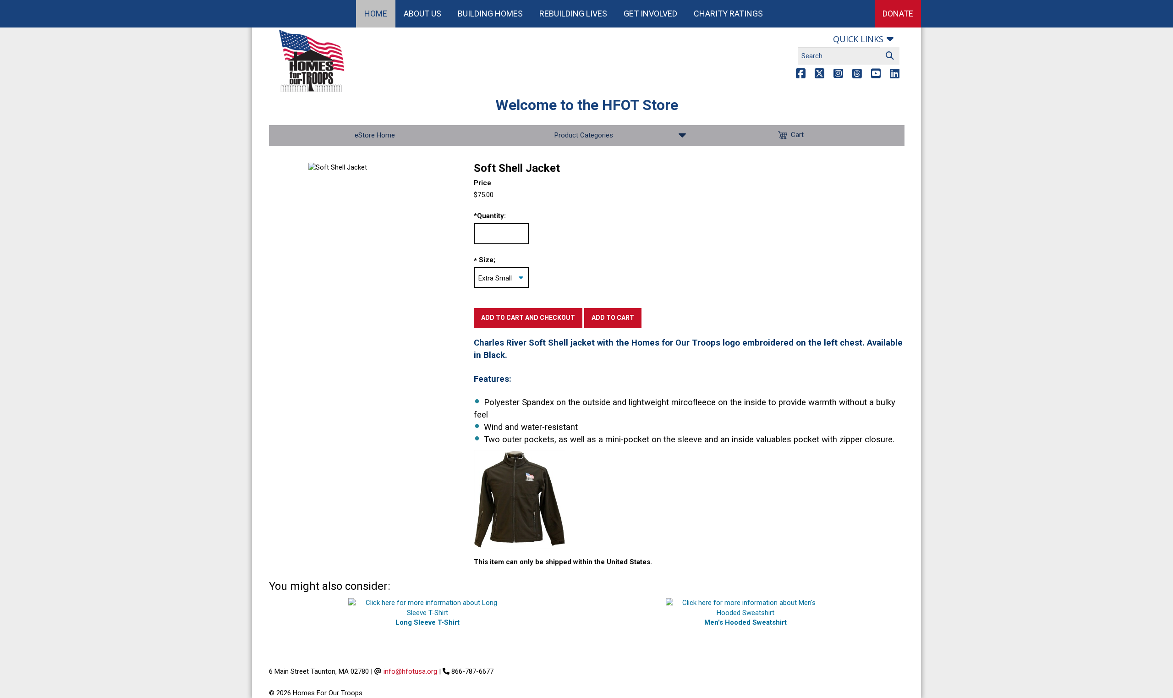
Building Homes (490, 13)
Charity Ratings (728, 13)
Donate (897, 13)
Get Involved (650, 13)
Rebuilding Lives (573, 13)
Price (482, 183)
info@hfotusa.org (410, 671)
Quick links (858, 38)
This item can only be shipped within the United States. (563, 562)
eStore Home (375, 135)
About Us (422, 13)
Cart (797, 135)
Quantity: (490, 216)
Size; (487, 260)
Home (375, 13)
